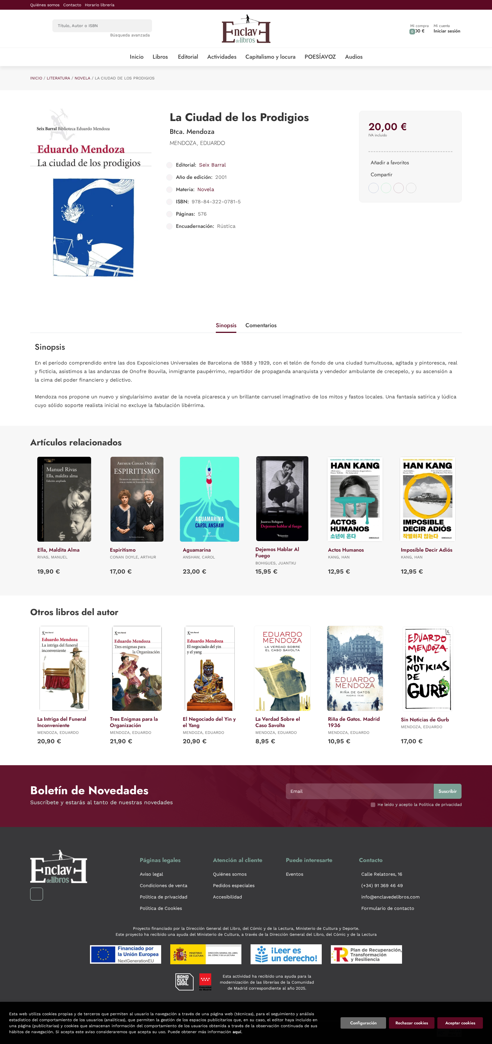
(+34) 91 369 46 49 (382, 885)
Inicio (36, 78)
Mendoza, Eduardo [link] (197, 143)
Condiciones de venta (163, 885)
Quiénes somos (45, 5)
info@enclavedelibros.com (390, 897)
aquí (237, 1031)
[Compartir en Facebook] (373, 188)
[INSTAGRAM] (36, 894)
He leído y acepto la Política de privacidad (420, 804)
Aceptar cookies (460, 1023)
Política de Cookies (161, 908)
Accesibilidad (227, 897)
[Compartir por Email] (398, 188)
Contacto (72, 5)
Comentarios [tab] (260, 325)
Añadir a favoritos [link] (390, 162)
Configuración (363, 1023)
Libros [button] (160, 57)
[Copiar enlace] (411, 188)
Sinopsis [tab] (226, 325)
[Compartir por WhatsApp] (386, 188)
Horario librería (99, 5)
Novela (82, 78)
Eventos (294, 874)
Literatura (58, 78)
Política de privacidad (163, 897)
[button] (419, 28)
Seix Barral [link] (212, 165)
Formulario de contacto (387, 908)
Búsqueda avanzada (130, 35)
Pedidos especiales (234, 885)
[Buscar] (143, 25)
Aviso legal (151, 874)
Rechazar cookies (411, 1023)
